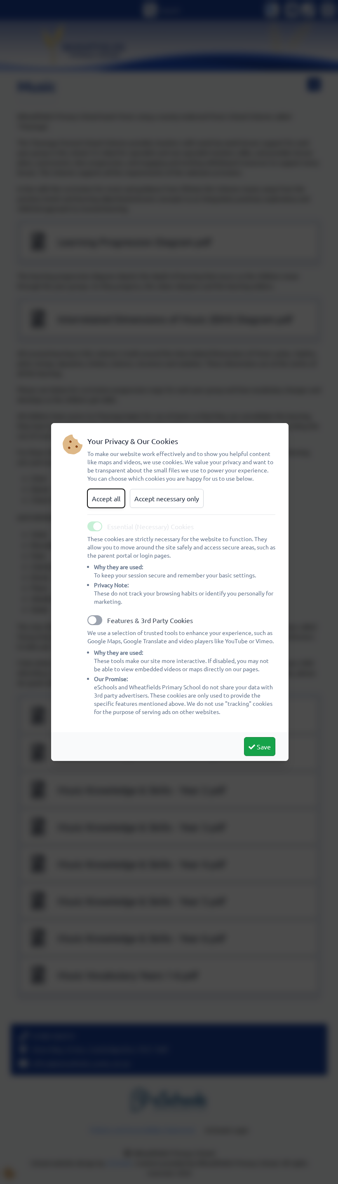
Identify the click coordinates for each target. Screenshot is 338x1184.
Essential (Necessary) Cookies (150, 526)
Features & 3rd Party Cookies (150, 620)
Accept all (106, 498)
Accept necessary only (166, 498)
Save (263, 746)
